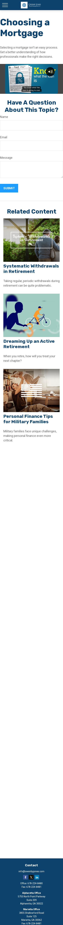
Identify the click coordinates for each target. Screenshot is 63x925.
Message (6, 157)
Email (3, 137)
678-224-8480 (35, 883)
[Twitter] (31, 877)
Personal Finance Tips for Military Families (28, 419)
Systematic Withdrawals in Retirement (31, 268)
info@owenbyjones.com (31, 871)
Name (4, 117)
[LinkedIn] (37, 877)
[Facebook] (25, 877)
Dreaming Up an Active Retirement (29, 344)
